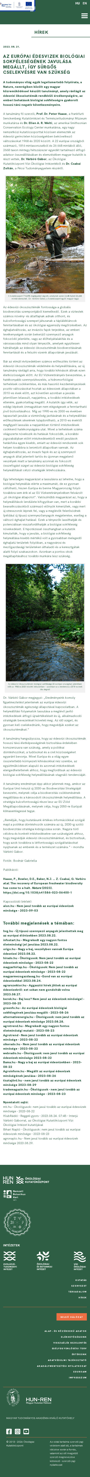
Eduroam (80, 1371)
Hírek (82, 1297)
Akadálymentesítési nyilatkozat (62, 1365)
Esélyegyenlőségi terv (69, 1348)
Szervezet (79, 1285)
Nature (8, 87)
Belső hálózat (71, 1316)
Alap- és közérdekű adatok (66, 1331)
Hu (77, 3)
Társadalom (77, 1291)
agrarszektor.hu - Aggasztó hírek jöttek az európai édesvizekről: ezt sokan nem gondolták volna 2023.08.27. (40, 989)
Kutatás (81, 1280)
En (85, 3)
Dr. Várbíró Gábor (33, 159)
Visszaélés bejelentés (70, 1342)
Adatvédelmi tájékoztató (67, 1360)
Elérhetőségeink (74, 1336)
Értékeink (79, 1354)
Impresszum (78, 1377)
